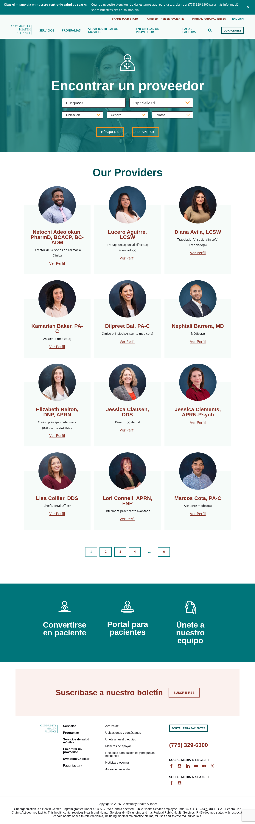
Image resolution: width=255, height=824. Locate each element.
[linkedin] (188, 766)
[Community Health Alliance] (21, 30)
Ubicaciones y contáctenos (123, 732)
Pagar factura (189, 30)
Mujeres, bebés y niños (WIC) (83, 43)
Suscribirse (184, 692)
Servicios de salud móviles (103, 30)
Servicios (46, 30)
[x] (212, 766)
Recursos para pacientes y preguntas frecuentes (130, 754)
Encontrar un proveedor (148, 30)
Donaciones (232, 30)
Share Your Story (125, 18)
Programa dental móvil (104, 43)
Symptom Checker (76, 758)
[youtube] (196, 766)
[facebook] (171, 766)
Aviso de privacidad (118, 769)
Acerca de (112, 726)
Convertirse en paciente (165, 18)
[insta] (179, 766)
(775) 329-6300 (188, 745)
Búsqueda (110, 132)
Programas (71, 30)
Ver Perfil (57, 263)
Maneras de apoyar (118, 746)
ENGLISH (238, 18)
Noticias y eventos (117, 762)
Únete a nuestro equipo (120, 739)
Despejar (145, 132)
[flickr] (204, 766)
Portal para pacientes (209, 18)
